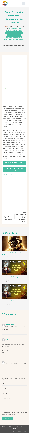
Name (4, 384)
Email (4, 388)
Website (5, 393)
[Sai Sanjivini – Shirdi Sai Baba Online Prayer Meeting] (14, 243)
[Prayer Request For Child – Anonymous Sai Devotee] (14, 291)
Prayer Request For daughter (14, 30)
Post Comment (7, 418)
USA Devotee (19, 39)
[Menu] (23, 3)
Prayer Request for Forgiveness (14, 32)
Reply (25, 326)
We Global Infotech (22, 431)
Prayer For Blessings (14, 28)
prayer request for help (14, 35)
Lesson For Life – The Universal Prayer (14, 169)
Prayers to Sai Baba (10, 39)
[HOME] (2, 44)
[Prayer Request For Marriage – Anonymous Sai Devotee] (14, 267)
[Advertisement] (14, 72)
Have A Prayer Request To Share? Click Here (14, 163)
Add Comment (7, 398)
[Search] (26, 3)
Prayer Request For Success (14, 37)
